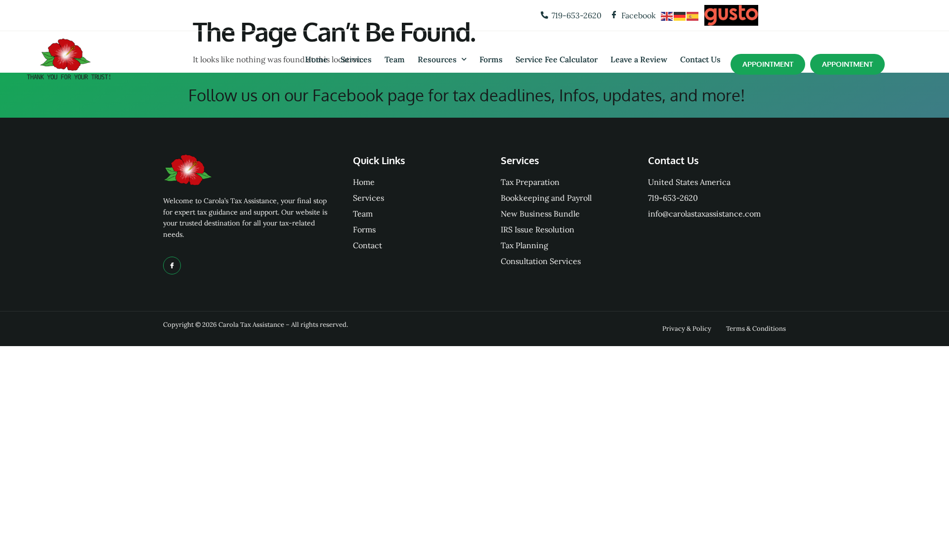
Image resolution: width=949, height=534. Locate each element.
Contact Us (700, 59)
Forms (491, 59)
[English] (667, 15)
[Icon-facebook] (172, 265)
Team (395, 59)
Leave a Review (638, 59)
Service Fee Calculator (557, 59)
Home (316, 59)
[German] (680, 15)
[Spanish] (693, 15)
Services (356, 59)
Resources (437, 59)
